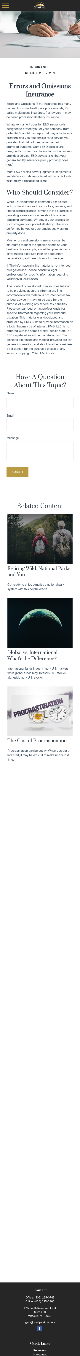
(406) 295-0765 (44, 1297)
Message (13, 438)
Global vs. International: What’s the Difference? (33, 656)
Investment (40, 1354)
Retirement (40, 1350)
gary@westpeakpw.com (40, 1322)
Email (10, 415)
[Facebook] (39, 1328)
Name (11, 393)
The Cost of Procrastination (37, 741)
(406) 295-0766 (44, 1301)
